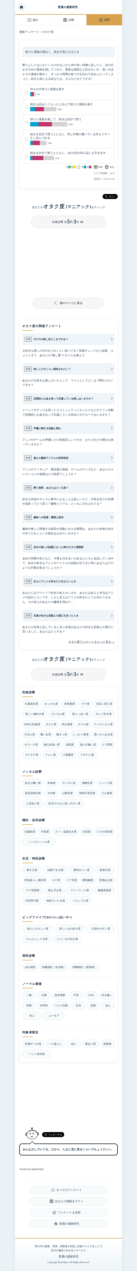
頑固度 (70, 744)
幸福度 (51, 782)
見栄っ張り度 (104, 703)
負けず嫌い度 (88, 744)
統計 (32, 20)
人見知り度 (32, 803)
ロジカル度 (58, 713)
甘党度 (87, 831)
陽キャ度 (61, 734)
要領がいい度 (81, 869)
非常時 (44, 1005)
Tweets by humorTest (31, 1169)
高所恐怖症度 (33, 793)
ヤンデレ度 (68, 782)
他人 (108, 1005)
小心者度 (107, 793)
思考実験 (60, 995)
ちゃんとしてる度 (37, 938)
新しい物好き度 (34, 713)
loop (78, 167)
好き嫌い (107, 995)
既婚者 (107, 1043)
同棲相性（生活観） (54, 967)
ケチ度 (86, 703)
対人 (32, 1015)
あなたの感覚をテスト (66, 1201)
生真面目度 (31, 703)
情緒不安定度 (87, 793)
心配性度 (67, 793)
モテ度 (56, 880)
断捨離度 (88, 880)
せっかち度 (51, 703)
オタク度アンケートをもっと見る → (91, 641)
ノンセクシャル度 (39, 841)
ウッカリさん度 (103, 724)
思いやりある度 (103, 734)
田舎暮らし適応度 (35, 880)
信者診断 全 (68, 221)
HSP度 (51, 793)
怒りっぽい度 (80, 713)
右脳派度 (29, 831)
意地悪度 (69, 703)
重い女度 (45, 734)
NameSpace (63, 1262)
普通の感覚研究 (68, 7)
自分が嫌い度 (33, 782)
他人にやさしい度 (37, 928)
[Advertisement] (68, 261)
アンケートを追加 (66, 1212)
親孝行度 (105, 869)
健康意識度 (104, 890)
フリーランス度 (79, 890)
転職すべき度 (33, 1043)
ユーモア (54, 1015)
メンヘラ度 (105, 782)
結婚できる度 (55, 869)
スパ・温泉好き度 (66, 831)
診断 (68, 20)
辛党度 (45, 831)
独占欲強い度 (52, 744)
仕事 (44, 995)
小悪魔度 (68, 754)
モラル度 (83, 724)
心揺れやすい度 (100, 928)
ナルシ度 (50, 754)
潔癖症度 (87, 782)
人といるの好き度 (67, 938)
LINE (91, 995)
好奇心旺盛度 (32, 724)
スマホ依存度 (105, 831)
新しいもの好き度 (70, 928)
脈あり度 (90, 1043)
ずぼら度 (29, 734)
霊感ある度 (106, 880)
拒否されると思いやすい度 (64, 803)
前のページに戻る (68, 303)
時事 (29, 1005)
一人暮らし (55, 1043)
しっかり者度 (81, 734)
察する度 (32, 869)
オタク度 (48, 31)
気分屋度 (67, 724)
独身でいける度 (55, 900)
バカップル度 (81, 900)
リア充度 (71, 880)
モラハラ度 (31, 744)
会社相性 (30, 967)
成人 (73, 1043)
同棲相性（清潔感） (84, 967)
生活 (78, 1005)
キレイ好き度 (104, 713)
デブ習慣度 (32, 890)
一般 (29, 995)
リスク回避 (61, 1005)
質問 (104, 20)
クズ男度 (107, 744)
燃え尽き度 (55, 890)
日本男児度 (32, 900)
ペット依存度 (37, 1053)
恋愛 (93, 1005)
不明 (76, 995)
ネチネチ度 (31, 754)
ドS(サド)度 (87, 754)
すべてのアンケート (66, 1190)
